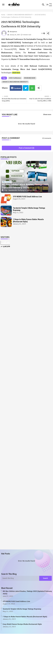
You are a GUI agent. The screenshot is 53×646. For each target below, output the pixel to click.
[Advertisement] (26, 281)
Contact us (27, 641)
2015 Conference (15, 78)
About (17, 641)
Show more (47, 115)
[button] (43, 4)
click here (16, 73)
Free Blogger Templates (43, 639)
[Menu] (3, 4)
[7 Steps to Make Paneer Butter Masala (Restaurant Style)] (6, 222)
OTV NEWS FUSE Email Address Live (27, 196)
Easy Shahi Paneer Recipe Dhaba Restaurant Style (22, 624)
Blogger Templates (16, 639)
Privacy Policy (39, 641)
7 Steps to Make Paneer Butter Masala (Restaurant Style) (28, 220)
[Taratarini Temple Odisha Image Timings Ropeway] (6, 211)
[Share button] (39, 88)
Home (3, 15)
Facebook (17, 88)
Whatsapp (32, 88)
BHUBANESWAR (29, 78)
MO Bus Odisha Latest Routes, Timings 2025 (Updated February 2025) (27, 592)
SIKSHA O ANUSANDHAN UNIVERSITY (20, 15)
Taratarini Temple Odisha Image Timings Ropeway (29, 209)
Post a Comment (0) (26, 148)
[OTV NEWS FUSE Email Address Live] (6, 199)
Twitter (26, 88)
